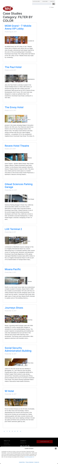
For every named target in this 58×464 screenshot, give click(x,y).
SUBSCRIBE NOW (44, 441)
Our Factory (7, 444)
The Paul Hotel (13, 67)
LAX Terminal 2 (13, 229)
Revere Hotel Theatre (17, 145)
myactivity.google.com (29, 456)
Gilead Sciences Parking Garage (19, 185)
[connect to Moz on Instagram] (28, 446)
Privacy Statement (30, 462)
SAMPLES (52, 1)
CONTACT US (23, 443)
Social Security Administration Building (18, 349)
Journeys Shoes (14, 307)
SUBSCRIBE (45, 1)
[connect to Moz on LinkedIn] (24, 446)
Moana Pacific (13, 269)
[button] (55, 448)
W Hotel (9, 391)
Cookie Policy (22, 462)
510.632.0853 (37, 1)
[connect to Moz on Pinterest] (26, 446)
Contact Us (36, 462)
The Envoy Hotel (14, 107)
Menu (52, 7)
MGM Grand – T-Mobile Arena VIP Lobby (18, 27)
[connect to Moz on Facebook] (21, 446)
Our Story (6, 443)
